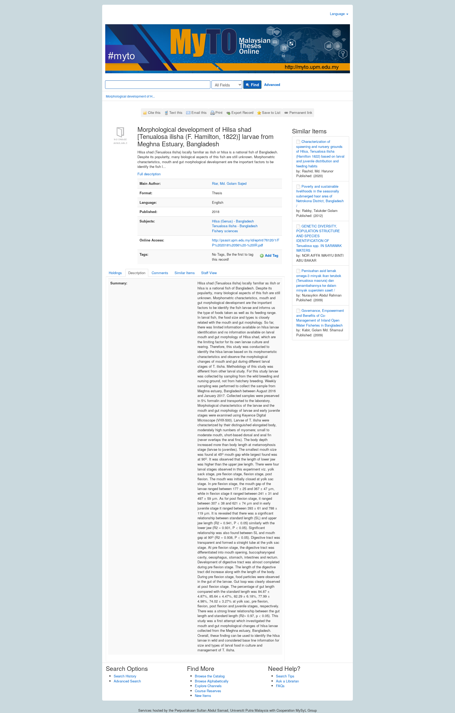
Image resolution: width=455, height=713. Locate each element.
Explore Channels (208, 685)
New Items (203, 695)
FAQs (280, 685)
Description (136, 272)
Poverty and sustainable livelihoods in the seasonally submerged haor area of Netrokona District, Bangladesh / (320, 196)
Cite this (154, 112)
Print (218, 112)
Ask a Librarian (287, 680)
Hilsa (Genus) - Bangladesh (233, 221)
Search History (125, 675)
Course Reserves (208, 690)
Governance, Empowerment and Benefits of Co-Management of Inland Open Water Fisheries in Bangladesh (320, 318)
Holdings (115, 272)
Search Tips (285, 675)
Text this (175, 112)
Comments (160, 272)
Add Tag (271, 255)
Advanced (272, 84)
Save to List (271, 112)
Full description (149, 173)
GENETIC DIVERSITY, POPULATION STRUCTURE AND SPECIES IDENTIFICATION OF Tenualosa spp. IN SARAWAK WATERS (319, 238)
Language (338, 13)
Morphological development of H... (130, 96)
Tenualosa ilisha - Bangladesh (235, 225)
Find (254, 84)
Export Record (242, 112)
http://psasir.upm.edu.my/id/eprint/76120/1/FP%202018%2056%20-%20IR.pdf (245, 242)
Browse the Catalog (210, 675)
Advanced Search (127, 680)
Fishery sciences (225, 230)
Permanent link (300, 112)
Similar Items (185, 272)
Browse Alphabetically (212, 680)
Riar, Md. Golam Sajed (229, 183)
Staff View (209, 272)
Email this (199, 112)
